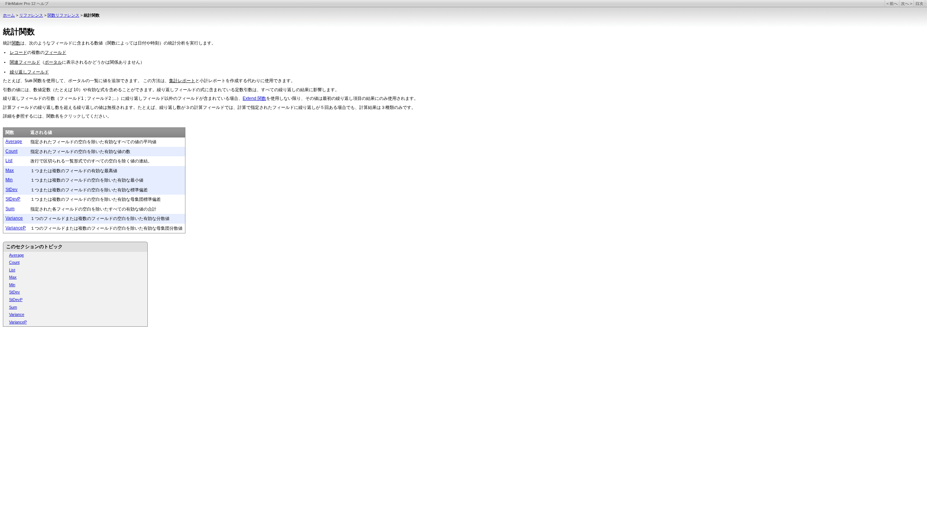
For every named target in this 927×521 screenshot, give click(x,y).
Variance (14, 218)
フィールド (55, 52)
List (8, 160)
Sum (9, 208)
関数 (16, 43)
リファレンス (31, 15)
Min (9, 179)
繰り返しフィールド (29, 72)
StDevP (12, 199)
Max (9, 170)
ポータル (53, 62)
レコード (18, 52)
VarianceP (15, 227)
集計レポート (182, 80)
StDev (11, 189)
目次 (919, 3)
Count (11, 151)
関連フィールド (25, 62)
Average (13, 141)
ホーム (9, 15)
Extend (249, 98)
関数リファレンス (63, 15)
